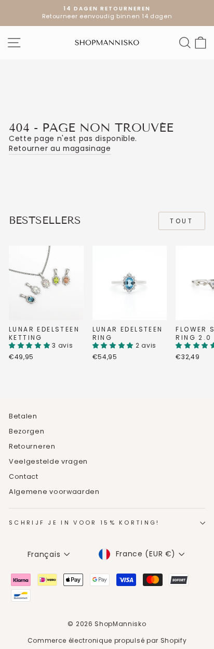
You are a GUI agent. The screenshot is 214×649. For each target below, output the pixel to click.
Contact (23, 476)
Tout (181, 221)
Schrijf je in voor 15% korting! (84, 522)
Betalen (23, 416)
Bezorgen (27, 431)
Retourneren (32, 446)
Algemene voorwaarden (54, 491)
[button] (30, 345)
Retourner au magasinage (60, 149)
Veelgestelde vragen (48, 461)
